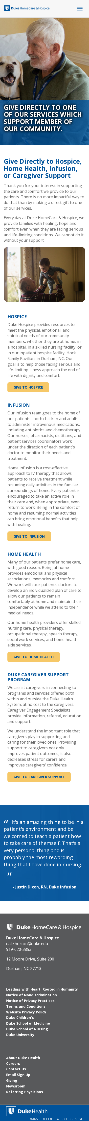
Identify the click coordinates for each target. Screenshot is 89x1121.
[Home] (27, 7)
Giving (11, 1080)
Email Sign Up (18, 1074)
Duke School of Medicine (28, 1023)
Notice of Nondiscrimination (31, 995)
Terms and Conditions (25, 1006)
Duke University (20, 1034)
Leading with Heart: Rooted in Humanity (42, 989)
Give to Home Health (34, 656)
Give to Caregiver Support (39, 776)
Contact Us (16, 1069)
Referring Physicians (24, 1091)
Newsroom (15, 1086)
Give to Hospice (28, 387)
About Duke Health (23, 1057)
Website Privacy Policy (26, 1012)
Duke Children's (20, 1017)
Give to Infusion (29, 536)
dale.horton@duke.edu (27, 943)
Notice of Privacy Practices (30, 1000)
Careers (13, 1063)
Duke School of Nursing (27, 1029)
